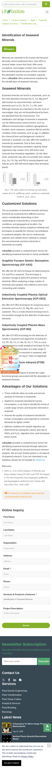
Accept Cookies (11, 763)
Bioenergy (7, 712)
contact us (40, 460)
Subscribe (44, 661)
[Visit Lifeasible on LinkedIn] (14, 680)
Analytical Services (11, 703)
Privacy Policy (27, 756)
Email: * (7, 569)
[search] (46, 4)
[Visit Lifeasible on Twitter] (3, 680)
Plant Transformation (12, 695)
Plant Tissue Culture (11, 699)
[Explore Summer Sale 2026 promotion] (10, 359)
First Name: (9, 517)
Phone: (7, 581)
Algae (32, 20)
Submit (26, 625)
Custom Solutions (19, 20)
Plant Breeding (9, 707)
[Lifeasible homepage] (13, 10)
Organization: (10, 543)
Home (5, 20)
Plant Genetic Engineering (14, 691)
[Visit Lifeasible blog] (20, 680)
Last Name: (9, 530)
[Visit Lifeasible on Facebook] (9, 680)
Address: (8, 556)
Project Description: (13, 608)
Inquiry (10, 49)
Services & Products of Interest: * (20, 594)
